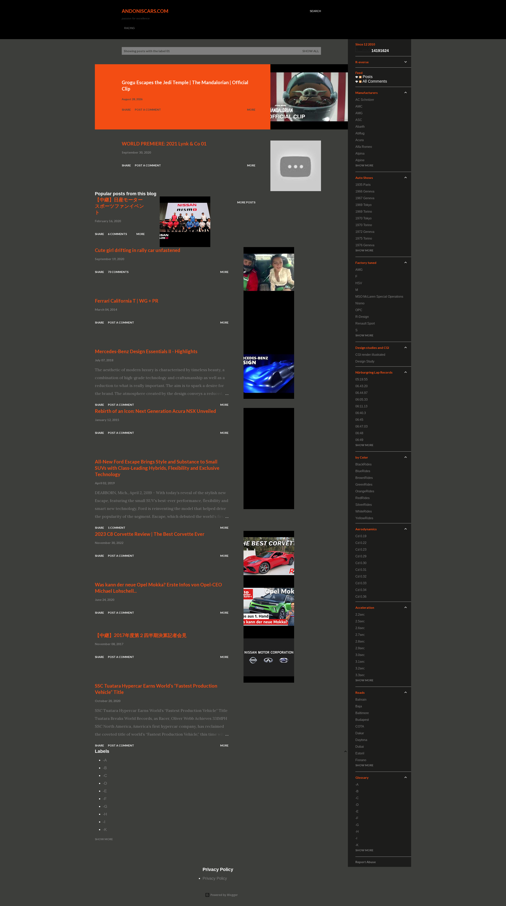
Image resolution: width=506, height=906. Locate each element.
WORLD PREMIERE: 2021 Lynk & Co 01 (164, 143)
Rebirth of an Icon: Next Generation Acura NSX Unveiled (155, 411)
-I (104, 822)
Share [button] (126, 109)
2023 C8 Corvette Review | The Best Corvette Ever (149, 534)
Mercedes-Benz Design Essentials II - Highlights (146, 351)
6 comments (117, 234)
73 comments (118, 272)
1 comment (116, 527)
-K (105, 829)
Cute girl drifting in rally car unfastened (137, 250)
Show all (310, 51)
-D (105, 783)
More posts (246, 202)
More (251, 109)
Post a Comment (148, 109)
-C (105, 775)
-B (105, 768)
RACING (129, 28)
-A (105, 760)
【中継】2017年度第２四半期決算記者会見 (141, 635)
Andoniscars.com (145, 11)
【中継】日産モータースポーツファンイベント (119, 206)
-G (105, 806)
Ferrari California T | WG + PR (126, 301)
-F (105, 799)
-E (105, 791)
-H (105, 814)
